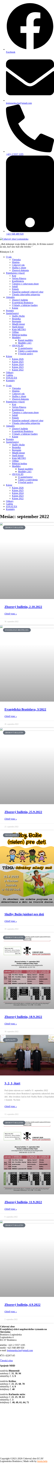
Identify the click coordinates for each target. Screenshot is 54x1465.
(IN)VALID (17, 345)
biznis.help (42, 1461)
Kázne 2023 (18, 367)
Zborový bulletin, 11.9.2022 (23, 1202)
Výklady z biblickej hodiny (25, 305)
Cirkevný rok (18, 265)
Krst (14, 275)
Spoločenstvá (12, 313)
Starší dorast (18, 326)
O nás (9, 257)
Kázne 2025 (18, 361)
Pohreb (15, 289)
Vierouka (16, 259)
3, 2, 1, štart (12, 1083)
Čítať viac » (10, 614)
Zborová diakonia (20, 270)
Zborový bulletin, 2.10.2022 (23, 607)
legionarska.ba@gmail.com (20, 1350)
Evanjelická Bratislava (22, 302)
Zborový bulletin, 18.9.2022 (23, 1017)
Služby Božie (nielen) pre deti (24, 914)
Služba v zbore (19, 267)
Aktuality (10, 297)
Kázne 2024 (18, 364)
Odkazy (10, 372)
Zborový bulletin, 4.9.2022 (22, 1304)
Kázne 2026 (18, 359)
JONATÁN (11, 378)
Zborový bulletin (20, 300)
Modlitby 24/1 (25, 343)
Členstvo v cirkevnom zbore (25, 283)
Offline (15, 332)
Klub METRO (19, 329)
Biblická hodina (19, 335)
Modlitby (16, 337)
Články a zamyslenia (28, 351)
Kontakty (10, 380)
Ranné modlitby (25, 340)
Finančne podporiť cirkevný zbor (27, 292)
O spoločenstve (25, 348)
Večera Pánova (19, 278)
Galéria (9, 375)
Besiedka (16, 318)
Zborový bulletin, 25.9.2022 (23, 812)
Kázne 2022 (18, 369)
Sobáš (15, 286)
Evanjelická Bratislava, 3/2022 (25, 709)
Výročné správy (25, 353)
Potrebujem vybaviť (15, 273)
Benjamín (16, 321)
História (16, 262)
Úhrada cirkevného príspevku (26, 294)
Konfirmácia (18, 281)
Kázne (15, 308)
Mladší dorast (18, 324)
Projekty (10, 310)
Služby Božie (18, 316)
